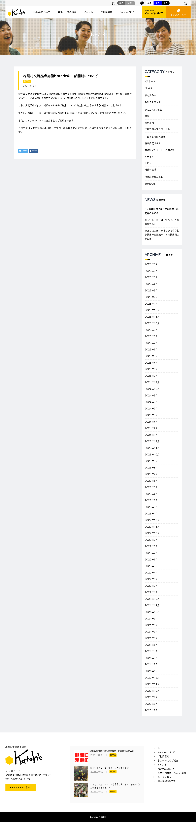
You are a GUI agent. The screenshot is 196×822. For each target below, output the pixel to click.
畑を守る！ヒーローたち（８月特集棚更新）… (111, 768)
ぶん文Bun (150, 95)
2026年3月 (151, 290)
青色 (158, 3)
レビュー (149, 163)
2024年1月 (151, 435)
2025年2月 (151, 376)
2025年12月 (152, 310)
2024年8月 (151, 402)
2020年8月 (151, 704)
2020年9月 (151, 697)
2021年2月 (151, 664)
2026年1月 (151, 304)
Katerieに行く (127, 12)
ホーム (161, 748)
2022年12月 (152, 520)
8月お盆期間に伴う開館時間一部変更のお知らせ (161, 211)
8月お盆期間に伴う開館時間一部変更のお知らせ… (113, 751)
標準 (150, 3)
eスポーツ (150, 81)
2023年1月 (151, 513)
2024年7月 (151, 408)
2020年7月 (151, 710)
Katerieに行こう (166, 769)
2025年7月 (151, 343)
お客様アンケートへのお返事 (159, 150)
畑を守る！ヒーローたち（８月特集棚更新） (162, 222)
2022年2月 (151, 586)
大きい (130, 3)
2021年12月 (152, 599)
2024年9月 (151, 395)
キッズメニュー (178, 14)
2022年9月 (151, 540)
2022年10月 (152, 533)
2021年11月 (152, 605)
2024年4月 (151, 422)
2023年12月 (152, 441)
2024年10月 (152, 389)
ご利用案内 (106, 12)
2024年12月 (152, 382)
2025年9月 (151, 330)
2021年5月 (151, 645)
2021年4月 (151, 651)
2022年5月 (151, 566)
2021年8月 (151, 625)
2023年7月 (151, 474)
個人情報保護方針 (167, 781)
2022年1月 (151, 592)
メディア (149, 156)
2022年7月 (151, 553)
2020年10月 (152, 691)
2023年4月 (151, 494)
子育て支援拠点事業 (155, 137)
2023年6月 (151, 481)
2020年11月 (152, 684)
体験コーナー (151, 116)
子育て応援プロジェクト (157, 129)
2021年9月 (151, 618)
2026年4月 (151, 284)
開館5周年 (150, 184)
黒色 (166, 3)
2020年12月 (152, 677)
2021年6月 (151, 638)
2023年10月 (152, 454)
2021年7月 (151, 631)
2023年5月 (151, 487)
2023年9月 (151, 461)
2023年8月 (151, 467)
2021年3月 (151, 658)
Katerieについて (41, 12)
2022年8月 (151, 546)
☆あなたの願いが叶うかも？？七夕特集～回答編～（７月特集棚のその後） (162, 234)
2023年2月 (151, 507)
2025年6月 (151, 349)
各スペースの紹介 (67, 12)
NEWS (27, 81)
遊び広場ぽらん (153, 143)
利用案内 (149, 123)
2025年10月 (152, 323)
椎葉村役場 (150, 169)
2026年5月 (151, 277)
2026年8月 (151, 264)
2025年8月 (151, 336)
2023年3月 (151, 500)
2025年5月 (151, 356)
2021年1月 (151, 671)
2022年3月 (151, 579)
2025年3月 (151, 369)
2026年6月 (151, 271)
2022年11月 (152, 527)
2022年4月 (151, 572)
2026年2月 (151, 297)
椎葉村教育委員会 (154, 177)
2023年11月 (152, 448)
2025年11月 (152, 317)
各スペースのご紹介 (168, 760)
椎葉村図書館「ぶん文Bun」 (172, 773)
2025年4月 (151, 363)
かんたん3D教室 (153, 109)
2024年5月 (151, 415)
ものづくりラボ (153, 102)
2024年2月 (151, 428)
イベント (88, 12)
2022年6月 (151, 559)
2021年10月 (152, 612)
